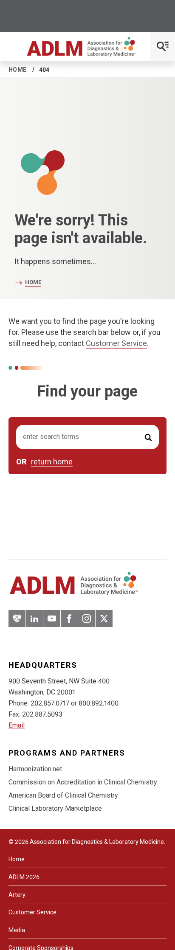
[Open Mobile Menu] (162, 46)
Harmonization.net (35, 769)
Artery (16, 894)
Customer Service (116, 343)
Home (17, 69)
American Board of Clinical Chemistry (63, 795)
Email (16, 725)
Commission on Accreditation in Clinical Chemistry (82, 782)
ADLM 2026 (24, 877)
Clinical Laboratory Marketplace (55, 808)
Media (16, 930)
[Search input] (87, 437)
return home (52, 462)
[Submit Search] (148, 437)
